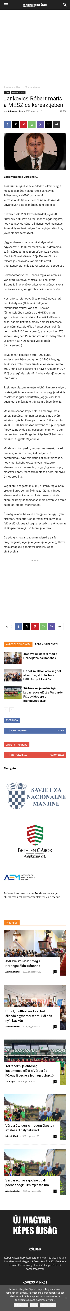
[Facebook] (7, 124)
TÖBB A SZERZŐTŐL (47, 644)
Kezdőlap (8, 87)
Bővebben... (48, 1305)
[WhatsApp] (32, 124)
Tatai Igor (10, 1081)
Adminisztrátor (15, 111)
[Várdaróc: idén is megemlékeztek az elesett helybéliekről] (35, 1117)
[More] (60, 626)
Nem (34, 1305)
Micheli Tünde (12, 1136)
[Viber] (40, 124)
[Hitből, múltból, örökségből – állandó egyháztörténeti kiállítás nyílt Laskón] (13, 675)
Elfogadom (21, 1305)
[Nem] (65, 1298)
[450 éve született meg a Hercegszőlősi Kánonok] (13, 658)
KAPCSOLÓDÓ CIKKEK (18, 644)
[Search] (65, 5)
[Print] (56, 124)
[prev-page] (6, 710)
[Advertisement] (35, 49)
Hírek (19, 87)
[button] (6, 5)
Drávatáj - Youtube (16, 744)
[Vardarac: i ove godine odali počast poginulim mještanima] (35, 1172)
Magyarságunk (32, 87)
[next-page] (11, 710)
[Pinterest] (23, 124)
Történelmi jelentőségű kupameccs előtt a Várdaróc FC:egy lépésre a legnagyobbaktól (29, 1070)
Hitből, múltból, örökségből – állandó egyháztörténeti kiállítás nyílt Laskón (43, 675)
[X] (15, 124)
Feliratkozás (57, 755)
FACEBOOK (12, 720)
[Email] (48, 124)
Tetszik (60, 730)
